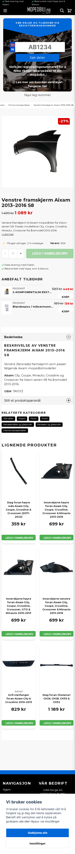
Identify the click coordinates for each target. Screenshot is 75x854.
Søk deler (37, 58)
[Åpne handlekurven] (69, 10)
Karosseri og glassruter (49, 424)
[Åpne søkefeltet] (62, 10)
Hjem (7, 789)
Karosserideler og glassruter (17, 424)
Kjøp (65, 296)
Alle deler (8, 418)
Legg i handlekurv (19, 537)
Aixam (22, 418)
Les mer (8, 234)
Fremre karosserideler (19, 105)
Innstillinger (38, 843)
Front (33, 418)
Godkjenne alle (37, 832)
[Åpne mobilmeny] (5, 10)
